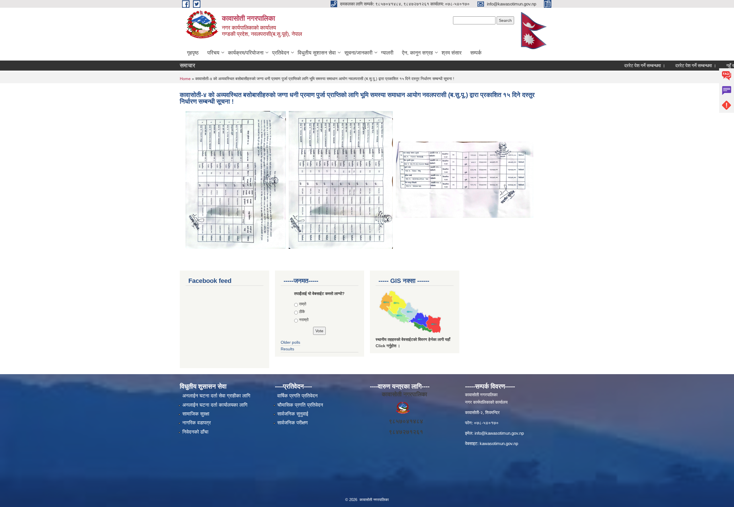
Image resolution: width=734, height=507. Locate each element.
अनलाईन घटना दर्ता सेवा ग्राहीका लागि (216, 396)
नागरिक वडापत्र (196, 423)
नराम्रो (304, 319)
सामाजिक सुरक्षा (195, 414)
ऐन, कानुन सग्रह (417, 53)
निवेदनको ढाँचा (195, 432)
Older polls (290, 342)
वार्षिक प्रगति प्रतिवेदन (297, 396)
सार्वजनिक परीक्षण (292, 423)
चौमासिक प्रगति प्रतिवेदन (300, 405)
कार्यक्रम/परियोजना (245, 53)
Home (185, 78)
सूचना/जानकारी (358, 53)
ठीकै (302, 311)
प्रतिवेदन (280, 53)
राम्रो (302, 304)
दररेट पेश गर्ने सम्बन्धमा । (632, 65)
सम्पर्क (475, 53)
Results (287, 349)
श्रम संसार (452, 53)
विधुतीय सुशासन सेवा (317, 53)
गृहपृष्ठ (193, 53)
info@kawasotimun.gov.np (499, 433)
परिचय (213, 53)
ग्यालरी (387, 53)
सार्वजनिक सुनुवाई (292, 414)
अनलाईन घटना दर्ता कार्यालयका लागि (214, 405)
